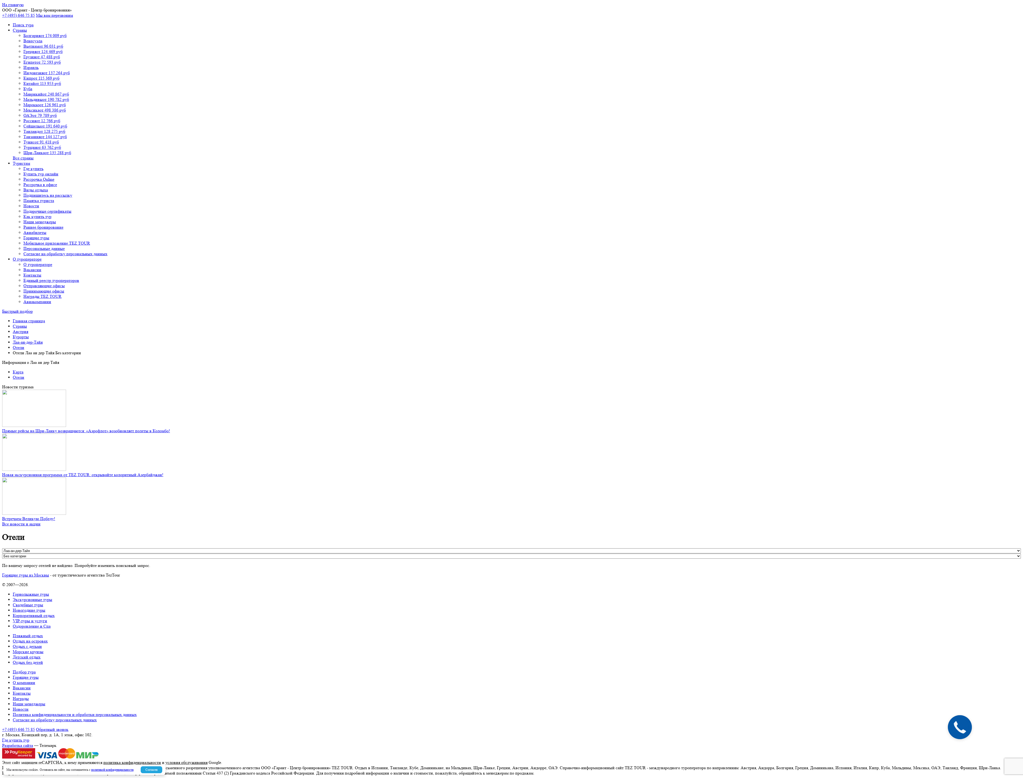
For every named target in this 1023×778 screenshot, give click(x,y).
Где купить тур (15, 740)
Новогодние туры (29, 610)
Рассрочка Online (38, 179)
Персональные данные (44, 248)
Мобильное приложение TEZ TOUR (56, 243)
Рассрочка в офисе (40, 184)
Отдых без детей (28, 662)
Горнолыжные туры (31, 594)
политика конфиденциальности (132, 762)
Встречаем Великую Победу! (28, 518)
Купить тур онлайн (40, 173)
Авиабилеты (34, 232)
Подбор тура (24, 671)
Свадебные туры (28, 604)
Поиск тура (23, 24)
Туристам (21, 163)
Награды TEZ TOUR (42, 296)
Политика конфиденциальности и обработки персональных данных (75, 714)
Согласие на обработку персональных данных (65, 253)
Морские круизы (28, 651)
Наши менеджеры (39, 221)
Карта (18, 371)
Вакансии (32, 269)
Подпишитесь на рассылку (47, 195)
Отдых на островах (30, 641)
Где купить (33, 168)
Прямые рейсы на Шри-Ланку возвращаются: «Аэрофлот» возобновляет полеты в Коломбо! (86, 430)
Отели (18, 377)
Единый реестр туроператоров (51, 280)
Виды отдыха (35, 189)
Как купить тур (37, 216)
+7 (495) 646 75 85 (18, 15)
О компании (24, 682)
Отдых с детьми (27, 646)
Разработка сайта (17, 745)
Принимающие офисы (43, 291)
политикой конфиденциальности (112, 770)
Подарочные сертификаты (47, 211)
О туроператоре (27, 259)
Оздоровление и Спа (32, 626)
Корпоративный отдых (34, 615)
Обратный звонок (52, 729)
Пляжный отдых (28, 635)
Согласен (151, 770)
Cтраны (20, 30)
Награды (21, 698)
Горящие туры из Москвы (25, 575)
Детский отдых (26, 657)
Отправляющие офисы (44, 285)
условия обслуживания (186, 762)
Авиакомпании (37, 301)
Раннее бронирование (43, 227)
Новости (31, 205)
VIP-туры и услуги (30, 620)
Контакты (32, 275)
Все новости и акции (21, 523)
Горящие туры (36, 237)
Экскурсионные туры (32, 599)
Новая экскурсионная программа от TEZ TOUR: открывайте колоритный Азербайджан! (82, 474)
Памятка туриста (38, 200)
